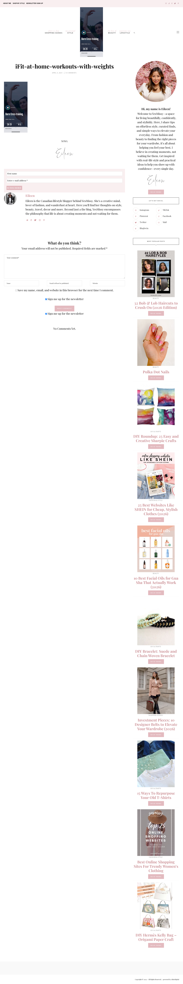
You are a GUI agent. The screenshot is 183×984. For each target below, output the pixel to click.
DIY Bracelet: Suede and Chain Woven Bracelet (156, 653)
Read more (156, 313)
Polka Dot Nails (156, 371)
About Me (7, 3)
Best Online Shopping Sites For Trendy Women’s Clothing (156, 866)
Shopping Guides (53, 32)
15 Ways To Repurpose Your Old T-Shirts (156, 795)
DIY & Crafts (156, 432)
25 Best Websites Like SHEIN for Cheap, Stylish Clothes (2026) (156, 509)
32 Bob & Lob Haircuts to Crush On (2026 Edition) (156, 305)
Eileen (30, 195)
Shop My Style (19, 3)
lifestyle (125, 32)
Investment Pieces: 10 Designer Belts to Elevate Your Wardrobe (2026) (156, 724)
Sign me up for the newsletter (65, 299)
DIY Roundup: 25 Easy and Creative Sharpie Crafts (156, 438)
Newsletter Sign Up (34, 3)
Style (70, 32)
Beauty (112, 32)
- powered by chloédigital (170, 979)
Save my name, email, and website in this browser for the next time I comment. (66, 290)
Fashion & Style (156, 500)
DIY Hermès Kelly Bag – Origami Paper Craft (156, 937)
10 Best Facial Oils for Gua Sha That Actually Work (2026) (156, 582)
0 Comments (71, 73)
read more (156, 192)
